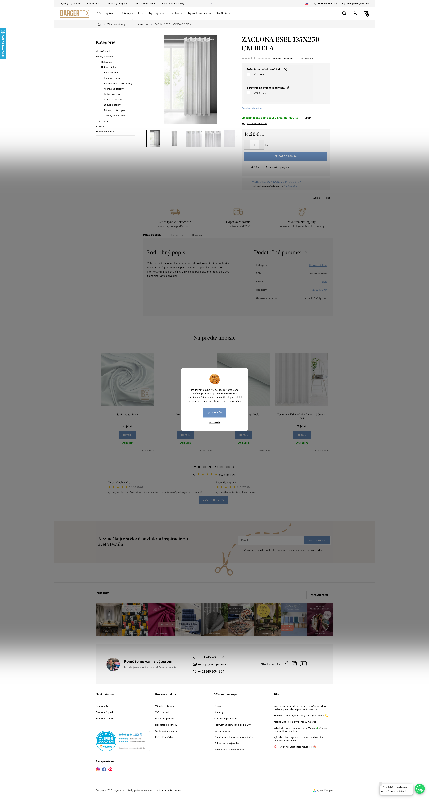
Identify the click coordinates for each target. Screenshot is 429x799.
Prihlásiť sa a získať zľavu (246, 429)
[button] (420, 789)
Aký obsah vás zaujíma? (237, 395)
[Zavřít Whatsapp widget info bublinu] (380, 784)
